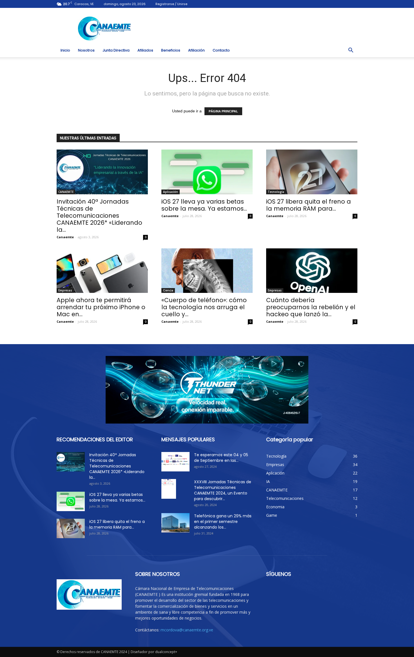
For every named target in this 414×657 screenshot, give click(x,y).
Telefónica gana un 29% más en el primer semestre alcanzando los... (222, 521)
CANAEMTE (66, 192)
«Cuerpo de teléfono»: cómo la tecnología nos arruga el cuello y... (204, 307)
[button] (350, 50)
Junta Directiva (116, 50)
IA (268, 481)
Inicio (65, 50)
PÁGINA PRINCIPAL (223, 111)
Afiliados (145, 50)
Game (271, 515)
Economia (275, 506)
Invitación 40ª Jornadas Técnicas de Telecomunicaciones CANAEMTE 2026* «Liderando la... (99, 215)
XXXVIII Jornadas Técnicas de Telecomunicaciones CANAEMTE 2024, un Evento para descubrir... (222, 490)
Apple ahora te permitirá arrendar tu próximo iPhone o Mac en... (101, 307)
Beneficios (170, 50)
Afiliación (196, 50)
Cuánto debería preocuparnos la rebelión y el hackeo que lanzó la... (310, 307)
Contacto (221, 50)
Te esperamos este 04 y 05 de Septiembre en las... (221, 457)
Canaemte (65, 237)
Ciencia (168, 290)
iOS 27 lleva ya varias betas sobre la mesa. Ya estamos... (204, 205)
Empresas (65, 290)
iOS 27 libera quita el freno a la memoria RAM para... (308, 205)
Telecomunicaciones (285, 498)
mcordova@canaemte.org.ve (187, 629)
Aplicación (170, 192)
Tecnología (276, 192)
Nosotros (86, 50)
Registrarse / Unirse (171, 4)
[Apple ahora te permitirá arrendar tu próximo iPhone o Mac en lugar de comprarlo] (102, 270)
